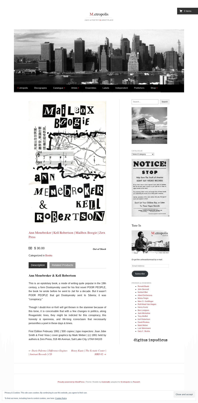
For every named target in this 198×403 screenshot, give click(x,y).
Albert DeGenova (145, 295)
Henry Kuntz (143, 307)
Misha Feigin (143, 298)
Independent (121, 88)
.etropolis (99, 14)
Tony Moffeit (143, 316)
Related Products (62, 265)
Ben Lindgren (143, 310)
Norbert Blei (143, 292)
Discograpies (40, 88)
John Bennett (143, 289)
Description (38, 265)
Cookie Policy (61, 398)
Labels (106, 88)
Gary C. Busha (144, 331)
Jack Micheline (144, 313)
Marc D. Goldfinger (145, 301)
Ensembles (90, 88)
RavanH (136, 382)
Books (48, 255)
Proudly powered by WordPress (71, 382)
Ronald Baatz (143, 286)
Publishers (139, 88)
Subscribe (140, 274)
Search (165, 102)
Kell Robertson (144, 319)
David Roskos (143, 322)
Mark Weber (143, 325)
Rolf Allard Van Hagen (147, 304)
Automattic (105, 382)
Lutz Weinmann (144, 328)
